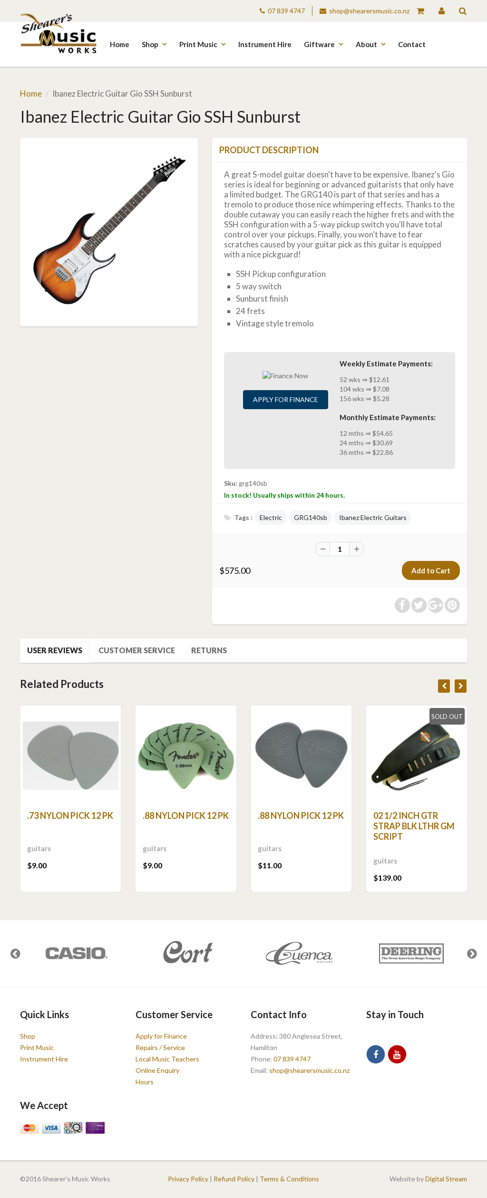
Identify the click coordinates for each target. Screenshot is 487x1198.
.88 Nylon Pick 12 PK (186, 815)
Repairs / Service (160, 1047)
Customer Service (136, 650)
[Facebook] (375, 1054)
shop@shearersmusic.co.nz (369, 11)
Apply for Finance (285, 399)
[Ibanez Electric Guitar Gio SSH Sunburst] (109, 230)
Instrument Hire (265, 44)
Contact (412, 44)
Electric (271, 517)
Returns (209, 650)
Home (119, 44)
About (366, 44)
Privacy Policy (188, 1179)
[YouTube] (397, 1054)
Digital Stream (446, 1179)
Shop (150, 44)
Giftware (319, 44)
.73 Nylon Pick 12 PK (70, 815)
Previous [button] (15, 953)
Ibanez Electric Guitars (373, 517)
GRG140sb (310, 517)
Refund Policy (234, 1179)
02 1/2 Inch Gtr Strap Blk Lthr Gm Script (414, 826)
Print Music (198, 44)
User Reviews (54, 650)
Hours (145, 1082)
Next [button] (472, 953)
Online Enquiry (157, 1070)
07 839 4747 (286, 11)
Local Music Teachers (167, 1059)
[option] (76, 953)
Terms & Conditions (289, 1179)
